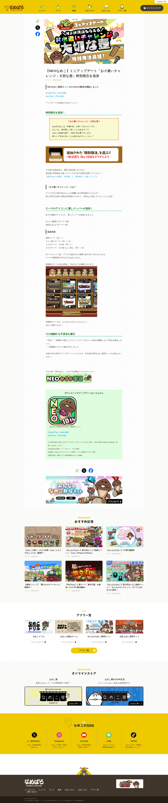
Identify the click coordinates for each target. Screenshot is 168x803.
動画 (74, 11)
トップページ (30, 790)
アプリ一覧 (122, 11)
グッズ (58, 11)
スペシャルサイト (37, 642)
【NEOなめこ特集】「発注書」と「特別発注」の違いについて (71, 177)
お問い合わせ (32, 792)
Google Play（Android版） (57, 93)
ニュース (42, 11)
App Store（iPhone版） (55, 96)
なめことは (106, 11)
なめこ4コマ (90, 11)
